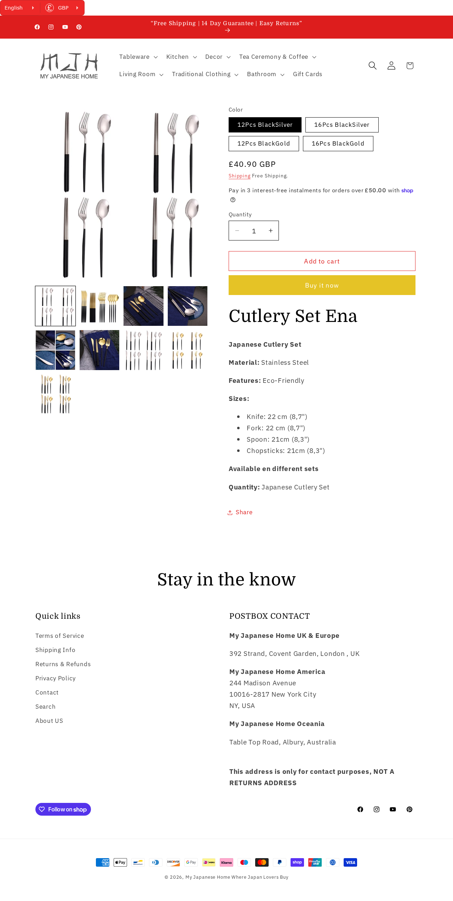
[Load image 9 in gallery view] (55, 394)
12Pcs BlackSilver (265, 125)
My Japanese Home (207, 877)
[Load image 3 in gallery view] (144, 306)
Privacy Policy (55, 678)
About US (49, 721)
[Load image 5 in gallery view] (55, 350)
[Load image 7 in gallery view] (144, 350)
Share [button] (244, 512)
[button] (137, 57)
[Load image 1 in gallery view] (55, 306)
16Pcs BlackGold (338, 143)
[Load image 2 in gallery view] (100, 306)
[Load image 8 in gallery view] (188, 350)
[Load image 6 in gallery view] (100, 350)
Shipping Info (55, 650)
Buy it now (322, 285)
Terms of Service (59, 636)
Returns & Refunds (63, 664)
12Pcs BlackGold (263, 143)
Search (45, 706)
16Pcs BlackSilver (341, 125)
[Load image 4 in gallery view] (188, 306)
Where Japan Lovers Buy (259, 877)
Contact (47, 692)
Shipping (240, 175)
